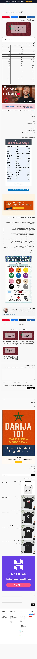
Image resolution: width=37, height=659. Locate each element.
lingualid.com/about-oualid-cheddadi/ (9, 314)
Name (34, 595)
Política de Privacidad (13, 617)
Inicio (20, 613)
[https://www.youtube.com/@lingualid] (32, 616)
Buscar (33, 475)
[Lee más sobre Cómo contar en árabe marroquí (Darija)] (26, 335)
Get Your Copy (29, 1)
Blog (20, 620)
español (33, 470)
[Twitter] (32, 614)
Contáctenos (12, 621)
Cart (11, 622)
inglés (33, 471)
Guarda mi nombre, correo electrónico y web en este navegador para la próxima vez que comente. (19, 385)
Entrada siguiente (22, 324)
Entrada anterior (4, 324)
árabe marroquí (6, 343)
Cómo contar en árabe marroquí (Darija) (28, 342)
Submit (33, 604)
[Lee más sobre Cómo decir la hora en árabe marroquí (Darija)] (10, 335)
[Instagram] (34, 614)
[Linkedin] (33, 317)
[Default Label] (30, 616)
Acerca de (11, 613)
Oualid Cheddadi (4, 616)
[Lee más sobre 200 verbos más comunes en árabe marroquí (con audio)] (10, 350)
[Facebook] (32, 317)
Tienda (21, 621)
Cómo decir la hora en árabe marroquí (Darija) (10, 342)
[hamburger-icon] (34, 4)
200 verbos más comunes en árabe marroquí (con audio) (11, 357)
